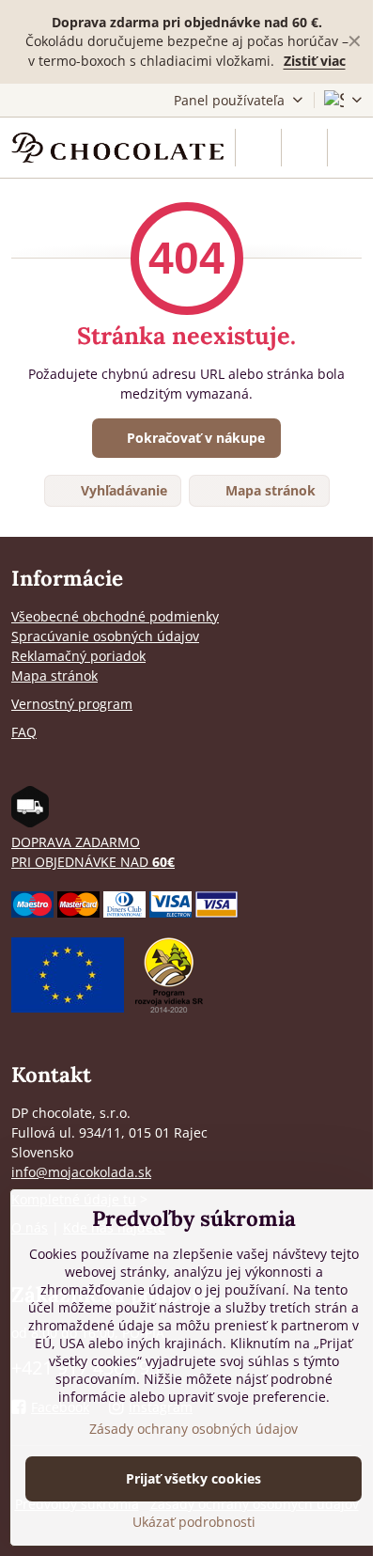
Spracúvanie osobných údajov (105, 636)
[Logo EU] (67, 1007)
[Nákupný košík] (304, 147)
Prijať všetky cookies (193, 1478)
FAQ (24, 732)
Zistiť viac (315, 61)
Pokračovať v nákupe (194, 438)
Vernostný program (71, 704)
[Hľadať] (258, 147)
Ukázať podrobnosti (193, 1522)
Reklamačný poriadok (78, 656)
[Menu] (350, 147)
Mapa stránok (269, 490)
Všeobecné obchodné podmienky (115, 616)
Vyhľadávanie (122, 490)
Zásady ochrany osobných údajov (193, 1429)
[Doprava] (30, 822)
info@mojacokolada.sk (81, 1172)
